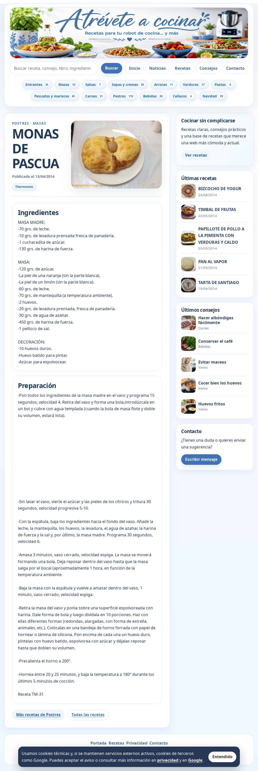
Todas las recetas (88, 714)
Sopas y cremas (128, 84)
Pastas (223, 84)
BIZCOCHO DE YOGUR (219, 188)
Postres (123, 96)
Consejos (208, 68)
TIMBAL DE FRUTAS (217, 209)
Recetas (182, 68)
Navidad (213, 96)
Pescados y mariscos (54, 96)
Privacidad (136, 743)
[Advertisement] (87, 458)
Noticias (157, 68)
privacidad (167, 760)
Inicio (134, 68)
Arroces (163, 84)
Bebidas (153, 96)
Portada (98, 743)
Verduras (193, 84)
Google (195, 760)
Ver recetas (196, 155)
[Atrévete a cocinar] (129, 32)
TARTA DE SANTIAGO (218, 282)
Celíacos (182, 96)
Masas (66, 84)
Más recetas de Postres (38, 714)
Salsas (93, 84)
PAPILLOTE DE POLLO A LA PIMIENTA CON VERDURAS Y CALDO (221, 235)
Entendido (222, 756)
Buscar (111, 68)
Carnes (94, 96)
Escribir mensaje (201, 459)
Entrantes (36, 84)
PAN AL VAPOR (212, 261)
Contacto (235, 68)
